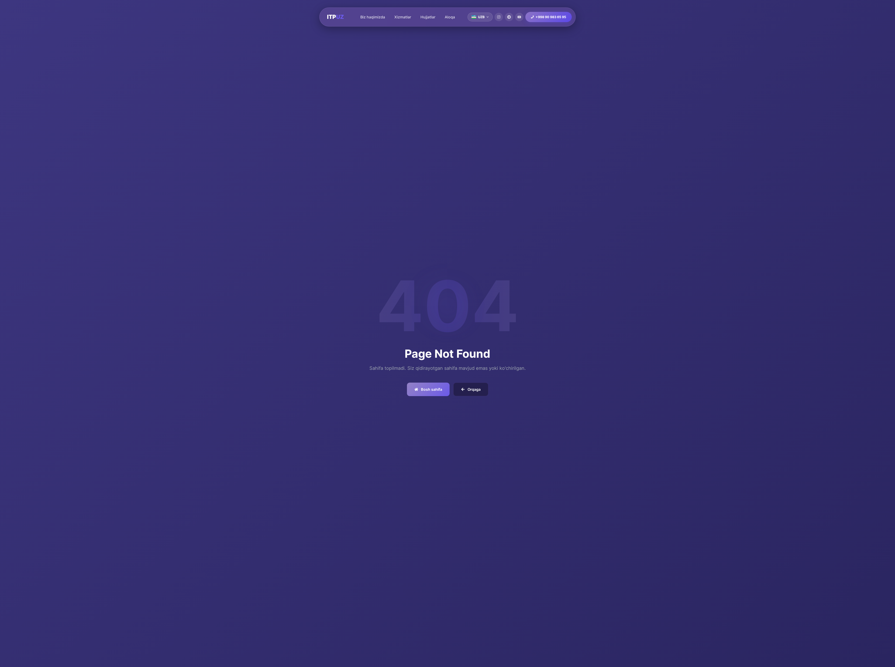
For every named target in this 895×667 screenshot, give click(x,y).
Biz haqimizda (372, 17)
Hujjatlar (427, 17)
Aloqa (450, 17)
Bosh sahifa (431, 389)
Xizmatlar (402, 17)
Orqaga (474, 389)
